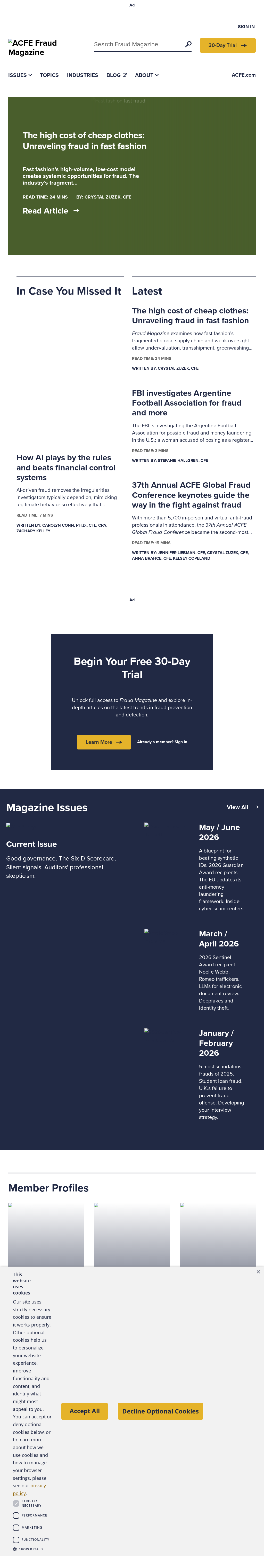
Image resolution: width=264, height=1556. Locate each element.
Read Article (45, 211)
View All (237, 807)
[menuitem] (20, 75)
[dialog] (132, 1411)
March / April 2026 (219, 939)
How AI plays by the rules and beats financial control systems (66, 468)
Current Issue (31, 844)
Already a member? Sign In (162, 742)
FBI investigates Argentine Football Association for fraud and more (187, 403)
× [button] (258, 1272)
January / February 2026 (216, 1043)
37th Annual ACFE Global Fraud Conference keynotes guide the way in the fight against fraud (191, 495)
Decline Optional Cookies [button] (160, 1411)
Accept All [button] (85, 1411)
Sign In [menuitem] (246, 26)
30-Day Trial (223, 45)
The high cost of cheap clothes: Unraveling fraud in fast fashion (190, 316)
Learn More (99, 742)
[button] (32, 1549)
